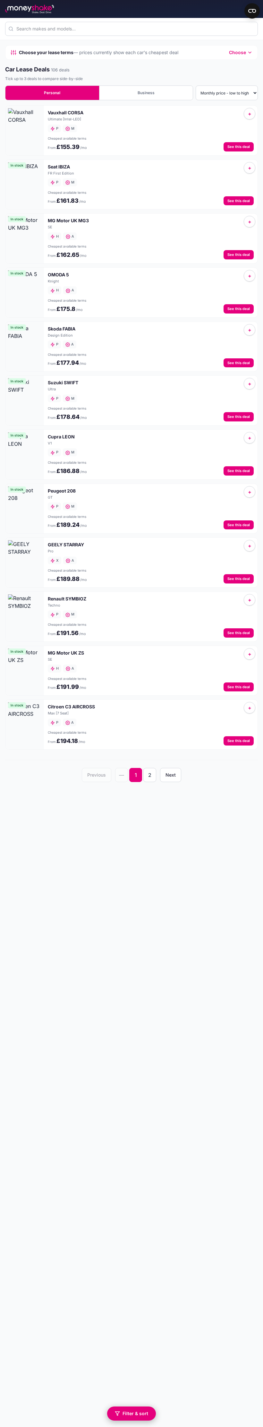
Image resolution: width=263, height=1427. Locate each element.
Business (146, 92)
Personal (52, 92)
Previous (96, 775)
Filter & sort (135, 1413)
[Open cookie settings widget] (252, 11)
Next (170, 775)
